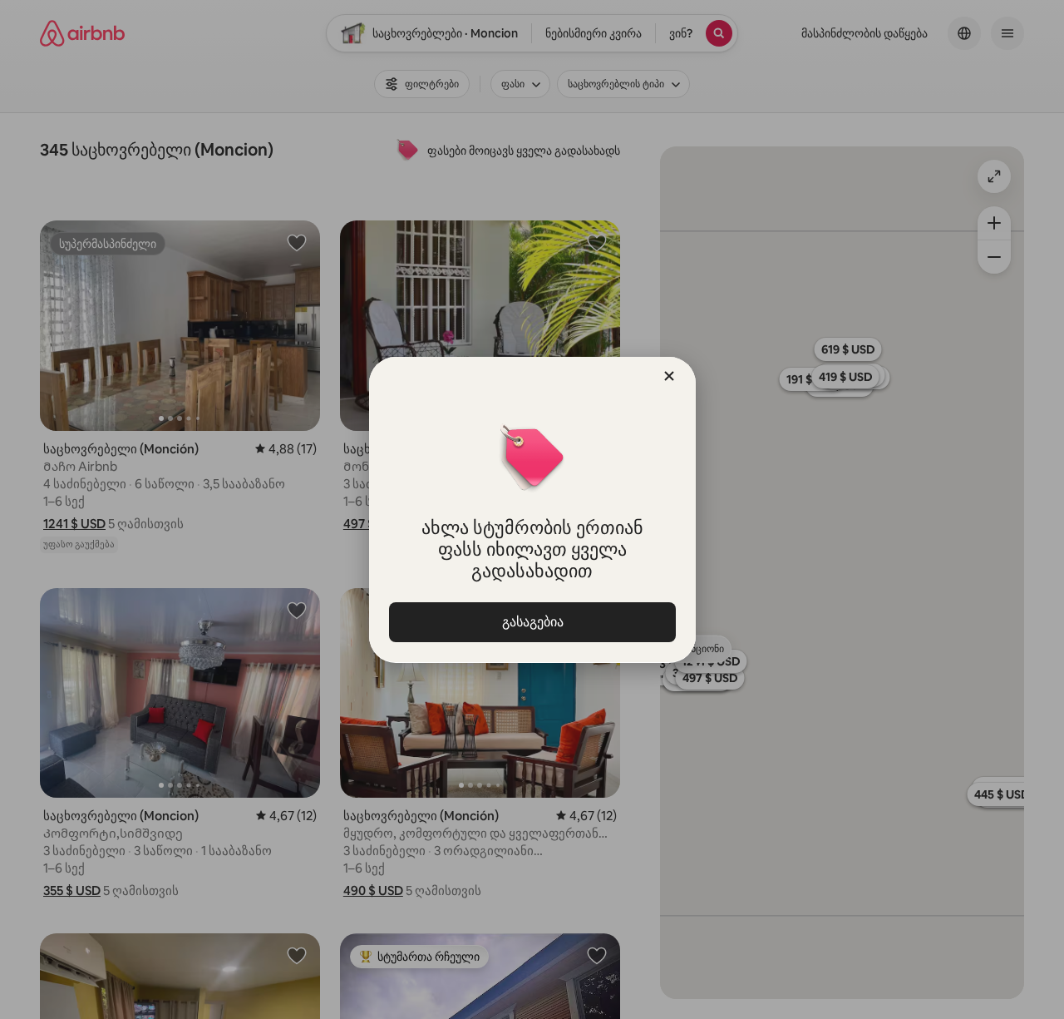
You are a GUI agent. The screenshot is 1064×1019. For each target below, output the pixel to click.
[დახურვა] (669, 376)
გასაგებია (532, 622)
